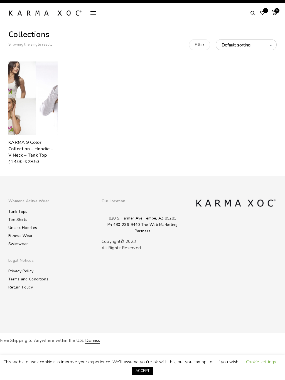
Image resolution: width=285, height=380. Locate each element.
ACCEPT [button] (143, 370)
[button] (54, 133)
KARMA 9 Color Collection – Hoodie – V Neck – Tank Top (30, 148)
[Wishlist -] (262, 13)
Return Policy (20, 287)
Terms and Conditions (28, 279)
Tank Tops (18, 211)
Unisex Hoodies (22, 227)
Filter (199, 44)
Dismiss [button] (92, 340)
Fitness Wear (20, 235)
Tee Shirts (17, 219)
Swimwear (18, 243)
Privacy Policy (20, 271)
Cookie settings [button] (261, 362)
